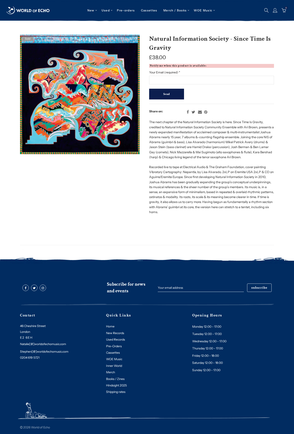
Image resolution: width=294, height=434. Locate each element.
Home (110, 326)
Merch (110, 372)
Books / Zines (115, 379)
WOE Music (203, 10)
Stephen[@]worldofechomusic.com (44, 351)
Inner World (114, 366)
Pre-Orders (114, 346)
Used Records (115, 339)
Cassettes (113, 353)
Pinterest (205, 112)
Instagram (43, 288)
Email (200, 112)
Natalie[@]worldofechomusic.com (43, 344)
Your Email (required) (164, 72)
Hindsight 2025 (116, 385)
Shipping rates (115, 392)
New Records (115, 333)
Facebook (188, 112)
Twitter (193, 112)
